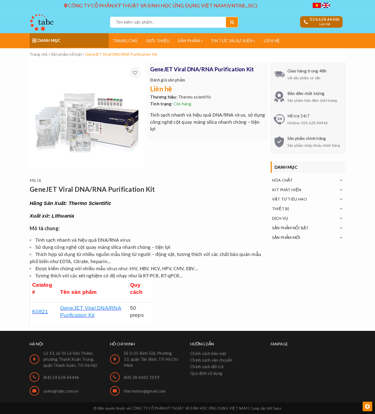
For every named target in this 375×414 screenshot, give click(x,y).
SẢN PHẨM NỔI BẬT (290, 228)
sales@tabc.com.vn (61, 390)
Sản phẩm (189, 40)
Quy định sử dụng (206, 373)
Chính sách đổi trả (207, 366)
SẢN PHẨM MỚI (286, 237)
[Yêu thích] (135, 72)
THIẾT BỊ (280, 208)
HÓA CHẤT (282, 180)
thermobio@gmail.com (145, 390)
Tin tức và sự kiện (232, 40)
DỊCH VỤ (280, 218)
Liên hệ (272, 40)
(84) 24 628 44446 (61, 377)
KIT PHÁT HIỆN (286, 189)
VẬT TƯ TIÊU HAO (289, 199)
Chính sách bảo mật (208, 353)
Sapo (277, 408)
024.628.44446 (325, 19)
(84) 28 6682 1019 (141, 377)
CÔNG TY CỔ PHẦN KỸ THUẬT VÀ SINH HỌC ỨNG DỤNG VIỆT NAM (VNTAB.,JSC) (162, 5)
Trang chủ (125, 40)
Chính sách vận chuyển (211, 359)
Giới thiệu (158, 40)
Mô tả (35, 180)
